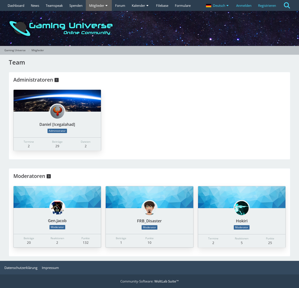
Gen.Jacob (57, 220)
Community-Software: (149, 281)
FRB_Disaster (149, 220)
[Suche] (287, 5)
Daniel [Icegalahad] (57, 124)
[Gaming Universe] (149, 28)
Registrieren (267, 5)
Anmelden (244, 5)
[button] (218, 5)
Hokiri (242, 220)
